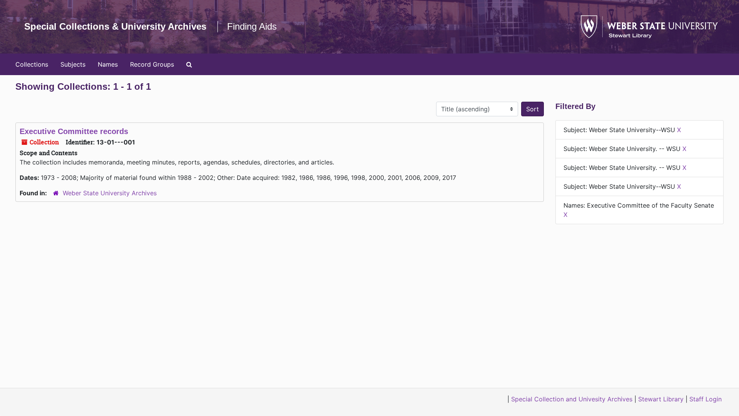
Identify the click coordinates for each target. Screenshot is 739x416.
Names (108, 64)
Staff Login (705, 399)
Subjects (72, 64)
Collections (31, 64)
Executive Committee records (74, 131)
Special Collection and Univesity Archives (571, 399)
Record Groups (152, 64)
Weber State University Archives (110, 193)
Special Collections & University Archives (115, 26)
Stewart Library (661, 399)
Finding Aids (252, 26)
